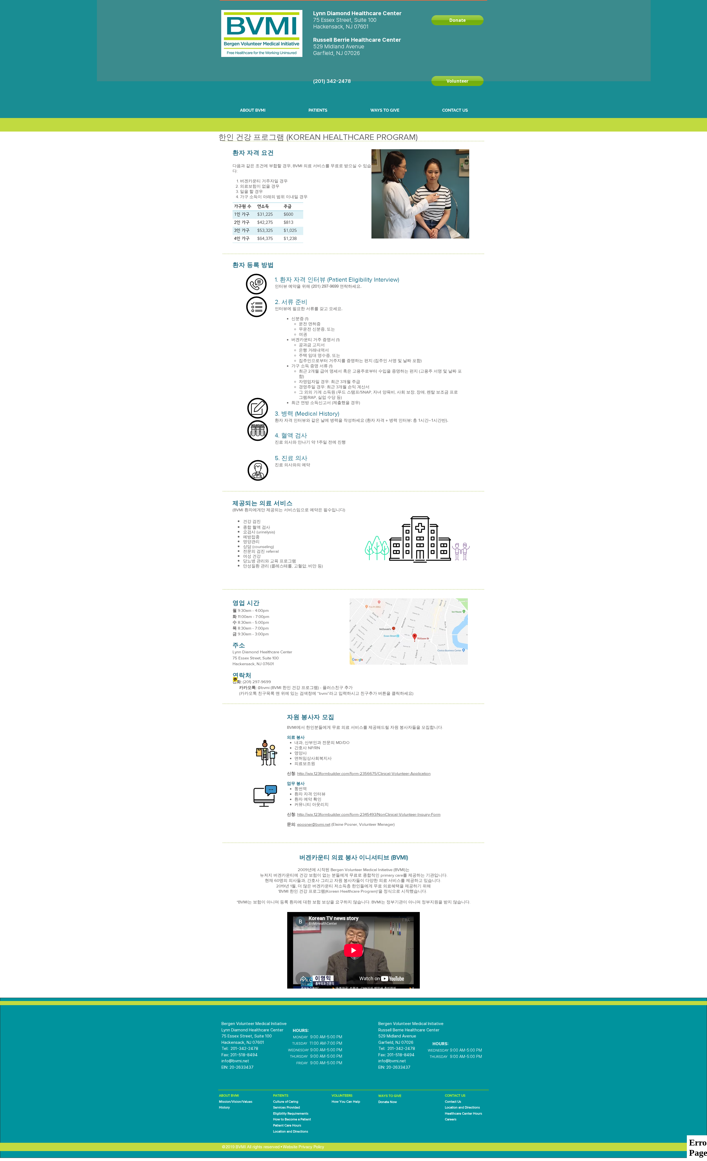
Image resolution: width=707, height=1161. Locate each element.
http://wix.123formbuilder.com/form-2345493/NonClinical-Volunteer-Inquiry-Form (368, 814)
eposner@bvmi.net (313, 824)
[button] (252, 110)
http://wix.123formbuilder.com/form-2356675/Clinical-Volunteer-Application (364, 773)
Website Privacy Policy (303, 1146)
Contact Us (453, 1102)
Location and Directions (462, 1107)
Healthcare (453, 1113)
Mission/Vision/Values (235, 1102)
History (224, 1107)
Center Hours (472, 1113)
